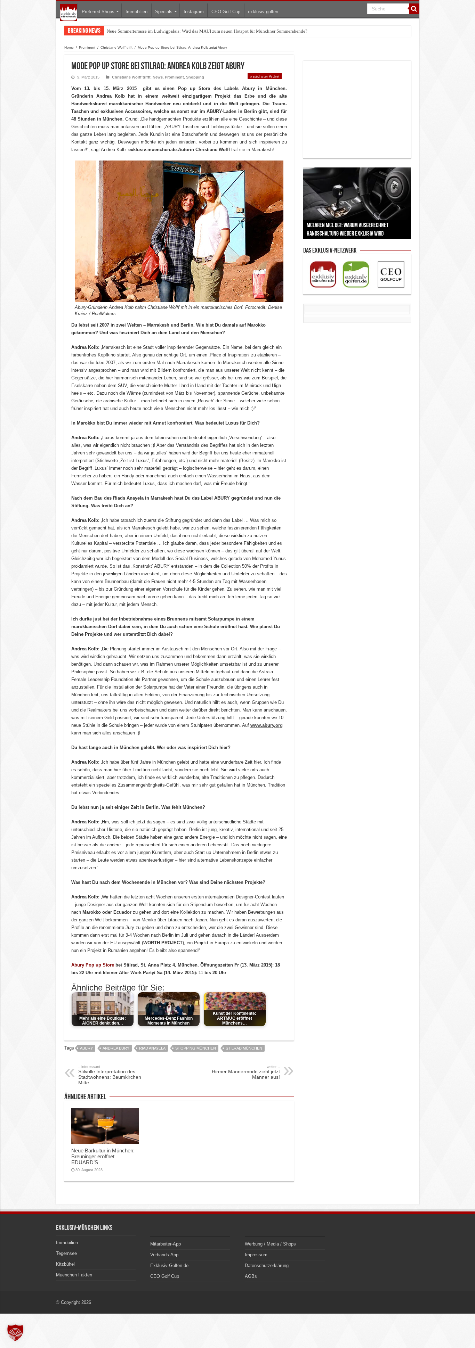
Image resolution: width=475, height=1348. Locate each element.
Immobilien (136, 11)
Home (69, 47)
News (158, 77)
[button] (15, 1332)
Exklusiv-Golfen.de (169, 1265)
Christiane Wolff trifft (116, 47)
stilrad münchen (244, 1048)
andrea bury (116, 1048)
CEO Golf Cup (225, 11)
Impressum (256, 1254)
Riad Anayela (152, 1048)
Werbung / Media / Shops (270, 1244)
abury (86, 1048)
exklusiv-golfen (263, 11)
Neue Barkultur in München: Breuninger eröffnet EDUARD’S (103, 1156)
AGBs (251, 1276)
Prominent (87, 47)
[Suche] (414, 8)
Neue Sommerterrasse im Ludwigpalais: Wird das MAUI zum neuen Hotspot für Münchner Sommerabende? (207, 31)
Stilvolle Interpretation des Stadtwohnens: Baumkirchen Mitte (109, 1075)
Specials (163, 11)
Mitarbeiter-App (165, 1244)
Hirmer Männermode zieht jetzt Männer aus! (246, 1072)
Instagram (194, 11)
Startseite (68, 12)
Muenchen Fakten (74, 1274)
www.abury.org (266, 725)
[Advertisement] (357, 109)
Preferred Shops (98, 11)
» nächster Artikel (264, 76)
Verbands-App (164, 1254)
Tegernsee (66, 1253)
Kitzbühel (65, 1264)
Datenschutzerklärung (267, 1265)
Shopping (195, 77)
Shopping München (195, 1048)
